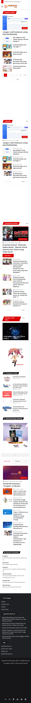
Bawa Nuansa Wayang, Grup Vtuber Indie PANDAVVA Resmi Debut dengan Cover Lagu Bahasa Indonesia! (14, 619)
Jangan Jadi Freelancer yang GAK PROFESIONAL (15, 33)
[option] (15, 331)
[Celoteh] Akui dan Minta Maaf (19, 67)
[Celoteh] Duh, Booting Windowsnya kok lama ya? (20, 526)
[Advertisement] (15, 100)
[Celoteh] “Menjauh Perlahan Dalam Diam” (20, 400)
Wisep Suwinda (7, 574)
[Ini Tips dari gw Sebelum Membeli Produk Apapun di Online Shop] (7, 385)
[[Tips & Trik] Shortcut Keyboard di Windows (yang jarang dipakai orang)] (7, 512)
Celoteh (7, 121)
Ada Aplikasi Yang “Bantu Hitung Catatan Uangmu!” (20, 39)
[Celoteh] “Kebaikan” (19, 377)
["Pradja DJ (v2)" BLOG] (10, 6)
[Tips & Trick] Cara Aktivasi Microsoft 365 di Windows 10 (19, 493)
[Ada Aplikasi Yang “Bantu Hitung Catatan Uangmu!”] (7, 40)
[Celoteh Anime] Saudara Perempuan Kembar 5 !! (20, 304)
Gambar (3, 606)
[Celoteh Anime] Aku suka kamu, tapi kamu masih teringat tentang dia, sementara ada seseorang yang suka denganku (20, 266)
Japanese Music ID (9, 614)
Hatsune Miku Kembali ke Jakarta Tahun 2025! (14, 627)
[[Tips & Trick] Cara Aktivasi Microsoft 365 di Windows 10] (7, 491)
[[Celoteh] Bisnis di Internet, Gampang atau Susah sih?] (7, 408)
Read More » (8, 255)
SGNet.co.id (4, 651)
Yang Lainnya (4, 609)
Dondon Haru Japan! (6, 648)
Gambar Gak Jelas (9, 319)
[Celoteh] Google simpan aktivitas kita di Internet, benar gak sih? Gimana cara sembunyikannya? (20, 503)
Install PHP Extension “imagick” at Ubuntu (11, 485)
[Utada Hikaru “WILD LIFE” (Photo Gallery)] (15, 331)
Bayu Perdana (6, 585)
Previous (9, 181)
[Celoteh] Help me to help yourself (20, 53)
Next (23, 181)
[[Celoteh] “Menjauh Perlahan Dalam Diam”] (7, 402)
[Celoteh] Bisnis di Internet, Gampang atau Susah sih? (20, 408)
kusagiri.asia (6, 580)
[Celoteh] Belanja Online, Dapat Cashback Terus (20, 393)
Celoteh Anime (5, 604)
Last (18, 79)
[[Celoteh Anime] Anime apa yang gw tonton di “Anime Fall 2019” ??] (7, 292)
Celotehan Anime (11, 223)
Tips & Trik (7, 461)
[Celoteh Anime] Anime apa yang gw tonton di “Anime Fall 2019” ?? (20, 294)
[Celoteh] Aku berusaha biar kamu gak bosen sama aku (20, 61)
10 (20, 75)
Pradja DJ (6, 140)
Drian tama (6, 562)
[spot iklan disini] (15, 455)
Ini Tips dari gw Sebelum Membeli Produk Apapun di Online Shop (20, 385)
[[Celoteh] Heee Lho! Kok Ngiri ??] (7, 47)
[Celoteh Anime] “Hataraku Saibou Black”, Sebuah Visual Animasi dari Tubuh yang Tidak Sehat (15, 248)
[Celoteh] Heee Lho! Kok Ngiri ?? (19, 46)
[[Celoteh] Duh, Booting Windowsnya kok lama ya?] (7, 525)
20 (25, 75)
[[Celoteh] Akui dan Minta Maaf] (7, 68)
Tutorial (17, 461)
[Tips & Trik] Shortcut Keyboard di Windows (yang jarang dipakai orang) (20, 516)
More (27, 121)
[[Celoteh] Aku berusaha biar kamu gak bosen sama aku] (7, 61)
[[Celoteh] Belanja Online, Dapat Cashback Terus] (7, 394)
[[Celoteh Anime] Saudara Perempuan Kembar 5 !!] (7, 302)
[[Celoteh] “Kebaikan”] (7, 379)
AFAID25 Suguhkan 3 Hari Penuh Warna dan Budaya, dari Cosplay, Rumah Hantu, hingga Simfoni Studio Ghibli (14, 632)
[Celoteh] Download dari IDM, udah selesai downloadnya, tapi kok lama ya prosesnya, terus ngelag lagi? (20, 538)
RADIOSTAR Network (6, 654)
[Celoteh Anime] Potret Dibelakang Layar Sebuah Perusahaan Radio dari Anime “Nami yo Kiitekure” (20, 282)
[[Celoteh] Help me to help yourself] (7, 54)
